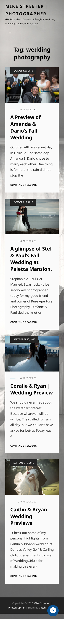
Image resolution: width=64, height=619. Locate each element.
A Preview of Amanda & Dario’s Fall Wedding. (25, 127)
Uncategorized (27, 109)
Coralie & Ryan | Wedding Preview (31, 389)
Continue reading (23, 185)
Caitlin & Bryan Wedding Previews (28, 516)
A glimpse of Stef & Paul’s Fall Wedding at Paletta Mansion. (31, 258)
